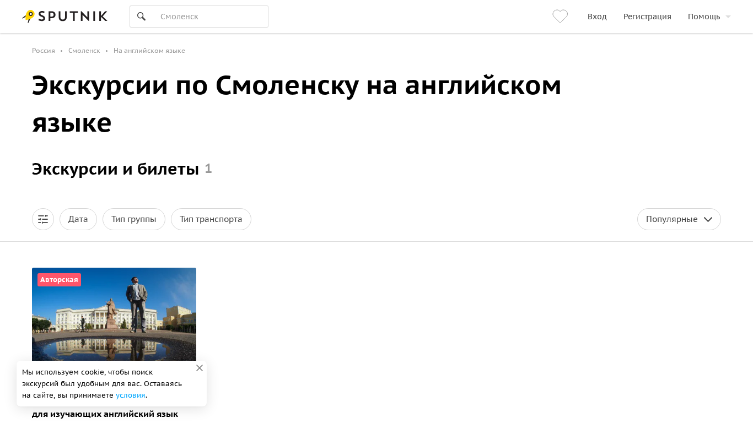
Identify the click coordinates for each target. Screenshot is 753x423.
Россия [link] (43, 50)
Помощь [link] (704, 16)
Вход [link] (597, 16)
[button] (43, 219)
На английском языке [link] (149, 50)
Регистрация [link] (647, 16)
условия (131, 395)
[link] (561, 17)
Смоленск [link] (84, 50)
